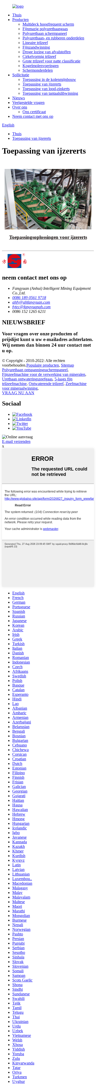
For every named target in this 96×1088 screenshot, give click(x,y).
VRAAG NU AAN (18, 393)
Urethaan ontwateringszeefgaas (27, 379)
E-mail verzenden (16, 441)
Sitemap (67, 365)
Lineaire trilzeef (35, 42)
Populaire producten (42, 365)
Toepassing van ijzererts (42, 84)
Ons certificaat (34, 112)
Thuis (17, 15)
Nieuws (18, 98)
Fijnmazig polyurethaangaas (45, 29)
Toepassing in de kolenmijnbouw (49, 79)
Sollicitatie (20, 75)
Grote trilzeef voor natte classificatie (51, 61)
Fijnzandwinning (36, 47)
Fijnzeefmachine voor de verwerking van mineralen (43, 374)
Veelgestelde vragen (28, 102)
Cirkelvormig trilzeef (39, 56)
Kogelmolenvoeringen (41, 65)
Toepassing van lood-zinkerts (46, 89)
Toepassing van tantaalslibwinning (50, 93)
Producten (20, 19)
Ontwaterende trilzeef (46, 383)
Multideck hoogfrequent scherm (48, 24)
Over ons (19, 107)
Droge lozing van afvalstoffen (47, 52)
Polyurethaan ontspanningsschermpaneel (35, 370)
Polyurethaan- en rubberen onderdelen (53, 38)
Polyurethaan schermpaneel (45, 33)
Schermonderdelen (38, 70)
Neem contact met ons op (32, 116)
